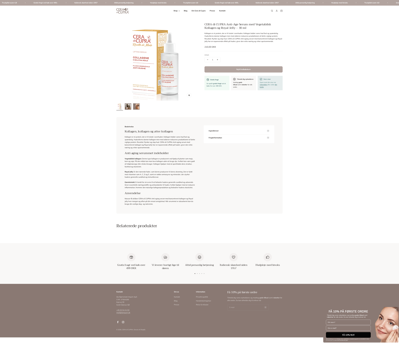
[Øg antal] (217, 59)
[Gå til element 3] (136, 106)
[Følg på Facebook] (117, 322)
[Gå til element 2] (128, 106)
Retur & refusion (202, 305)
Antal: (206, 55)
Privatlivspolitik (202, 297)
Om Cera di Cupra (198, 11)
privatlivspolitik (329, 340)
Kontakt (222, 11)
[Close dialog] (396, 309)
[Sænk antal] (208, 59)
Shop (176, 11)
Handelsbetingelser (203, 301)
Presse (212, 11)
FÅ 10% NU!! (348, 335)
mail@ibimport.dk (123, 313)
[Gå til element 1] (119, 106)
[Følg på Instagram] (123, 322)
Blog (185, 11)
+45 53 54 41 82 (122, 310)
